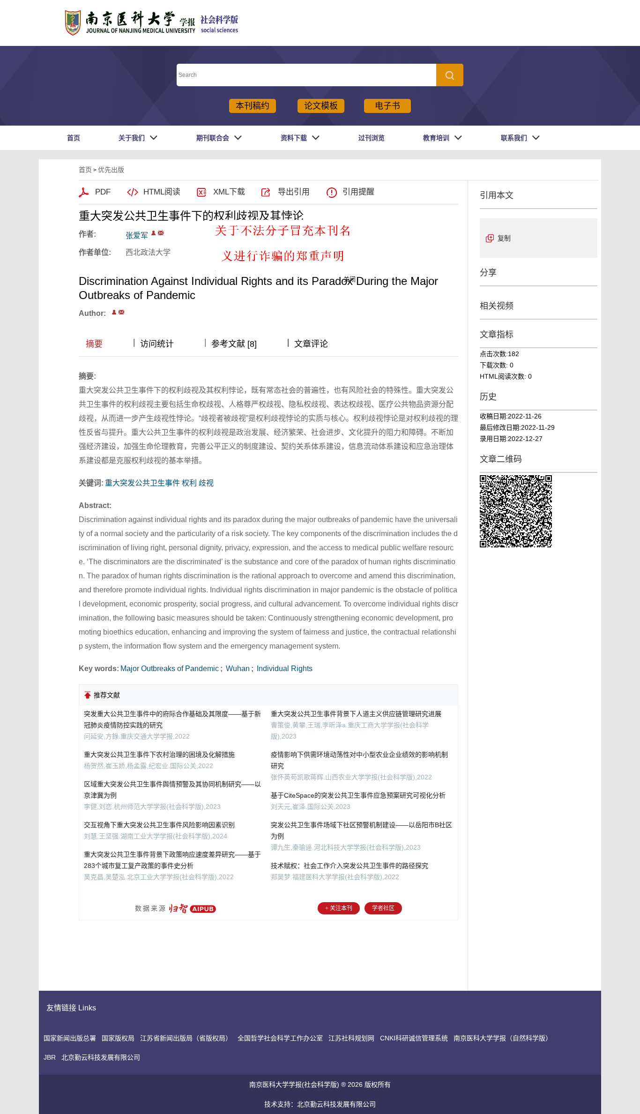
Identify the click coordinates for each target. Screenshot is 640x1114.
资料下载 (294, 138)
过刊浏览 (371, 138)
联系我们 (514, 138)
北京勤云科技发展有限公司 (100, 1057)
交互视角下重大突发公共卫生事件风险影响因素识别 (159, 825)
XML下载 (229, 191)
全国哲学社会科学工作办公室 (280, 1038)
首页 (73, 138)
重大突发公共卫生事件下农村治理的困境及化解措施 (159, 754)
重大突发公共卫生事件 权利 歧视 (159, 483)
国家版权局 (118, 1038)
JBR (50, 1057)
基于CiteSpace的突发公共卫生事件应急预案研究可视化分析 (358, 795)
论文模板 (321, 106)
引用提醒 (358, 191)
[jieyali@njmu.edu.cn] (161, 233)
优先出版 (111, 169)
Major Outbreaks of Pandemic (169, 669)
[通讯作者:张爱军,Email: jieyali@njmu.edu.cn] (153, 233)
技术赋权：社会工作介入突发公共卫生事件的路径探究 (349, 865)
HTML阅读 (161, 191)
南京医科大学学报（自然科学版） (503, 1038)
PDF (103, 191)
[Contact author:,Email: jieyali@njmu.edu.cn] (114, 312)
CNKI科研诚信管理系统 (414, 1038)
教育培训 (436, 138)
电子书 (387, 106)
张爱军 (137, 235)
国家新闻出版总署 (70, 1038)
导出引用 (294, 191)
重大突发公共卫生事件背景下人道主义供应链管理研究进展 (356, 714)
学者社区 (383, 908)
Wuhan (237, 669)
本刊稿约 (252, 106)
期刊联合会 (212, 138)
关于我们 (132, 138)
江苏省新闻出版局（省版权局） (186, 1038)
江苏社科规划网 (351, 1038)
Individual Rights (284, 669)
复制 (504, 238)
